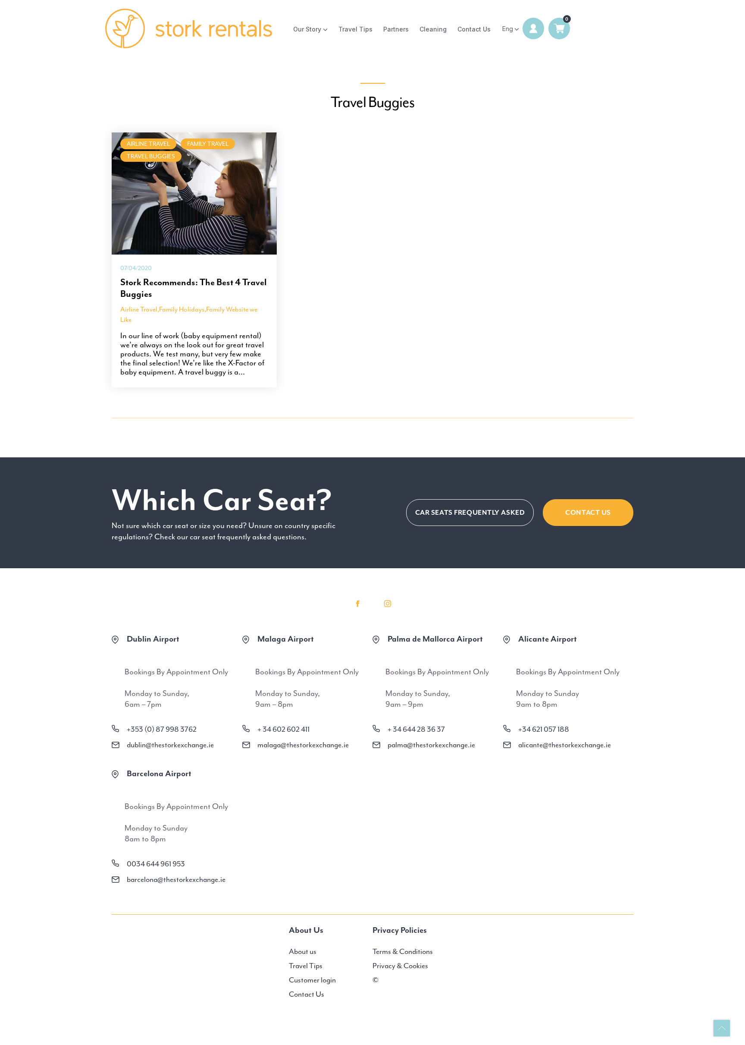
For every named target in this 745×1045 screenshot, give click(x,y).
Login (533, 28)
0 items (559, 28)
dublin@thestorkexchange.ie (170, 744)
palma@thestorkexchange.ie (431, 744)
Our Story (307, 29)
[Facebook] (357, 603)
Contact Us (474, 29)
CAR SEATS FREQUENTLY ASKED (470, 512)
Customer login (312, 980)
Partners (396, 29)
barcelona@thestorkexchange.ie (176, 879)
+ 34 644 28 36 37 (416, 729)
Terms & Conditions (402, 951)
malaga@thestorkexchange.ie (303, 744)
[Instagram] (387, 603)
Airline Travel (148, 144)
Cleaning (433, 29)
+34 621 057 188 (543, 729)
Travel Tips (355, 29)
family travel (208, 144)
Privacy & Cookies (400, 965)
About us (302, 951)
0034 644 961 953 (156, 863)
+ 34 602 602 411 (283, 729)
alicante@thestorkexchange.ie (564, 744)
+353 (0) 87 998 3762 (162, 729)
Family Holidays (181, 309)
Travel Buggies (151, 156)
